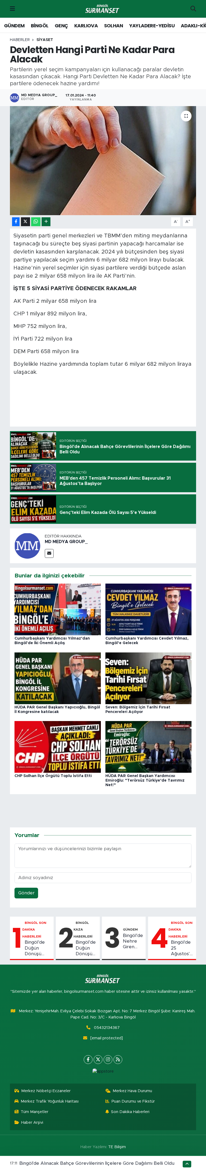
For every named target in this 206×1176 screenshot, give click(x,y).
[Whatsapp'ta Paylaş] (36, 221)
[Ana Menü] (12, 8)
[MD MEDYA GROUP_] (27, 545)
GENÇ (61, 25)
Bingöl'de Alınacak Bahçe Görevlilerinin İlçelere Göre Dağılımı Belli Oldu (96, 1163)
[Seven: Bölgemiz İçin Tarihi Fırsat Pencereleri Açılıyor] (148, 677)
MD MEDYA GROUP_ (66, 542)
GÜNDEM (14, 25)
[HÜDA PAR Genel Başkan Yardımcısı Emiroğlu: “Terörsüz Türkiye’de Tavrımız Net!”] (148, 746)
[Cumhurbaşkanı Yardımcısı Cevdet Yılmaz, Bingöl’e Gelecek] (148, 609)
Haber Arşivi (32, 1123)
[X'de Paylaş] (25, 221)
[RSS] (117, 1059)
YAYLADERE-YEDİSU (152, 25)
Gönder (26, 893)
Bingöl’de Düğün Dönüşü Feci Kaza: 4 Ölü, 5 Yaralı (86, 948)
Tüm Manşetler (34, 1112)
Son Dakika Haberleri (130, 1112)
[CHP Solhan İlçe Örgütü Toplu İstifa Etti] (57, 746)
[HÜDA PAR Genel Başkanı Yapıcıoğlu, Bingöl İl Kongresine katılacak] (57, 677)
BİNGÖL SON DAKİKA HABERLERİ (34, 929)
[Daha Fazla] (46, 221)
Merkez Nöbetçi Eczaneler (46, 1091)
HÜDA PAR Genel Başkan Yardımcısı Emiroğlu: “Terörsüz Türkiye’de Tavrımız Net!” (145, 780)
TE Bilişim (117, 1147)
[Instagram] (108, 1059)
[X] (98, 1059)
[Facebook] (88, 1059)
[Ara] (193, 8)
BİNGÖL (39, 25)
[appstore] (103, 1071)
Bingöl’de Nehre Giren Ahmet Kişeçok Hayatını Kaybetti (133, 941)
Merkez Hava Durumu (132, 1091)
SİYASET (44, 40)
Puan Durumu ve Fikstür (133, 1101)
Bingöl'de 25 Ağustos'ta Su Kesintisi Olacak (182, 948)
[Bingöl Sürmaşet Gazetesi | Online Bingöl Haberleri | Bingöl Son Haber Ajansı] (103, 9)
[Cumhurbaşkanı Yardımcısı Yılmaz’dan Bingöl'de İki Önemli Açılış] (57, 609)
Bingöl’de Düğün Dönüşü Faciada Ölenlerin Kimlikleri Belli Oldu (35, 948)
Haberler (20, 40)
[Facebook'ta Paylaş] (16, 221)
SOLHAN (113, 25)
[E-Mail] (49, 553)
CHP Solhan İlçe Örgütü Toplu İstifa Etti (53, 776)
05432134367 (107, 1028)
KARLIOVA (86, 25)
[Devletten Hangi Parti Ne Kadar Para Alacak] (103, 160)
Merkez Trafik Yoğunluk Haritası (50, 1101)
